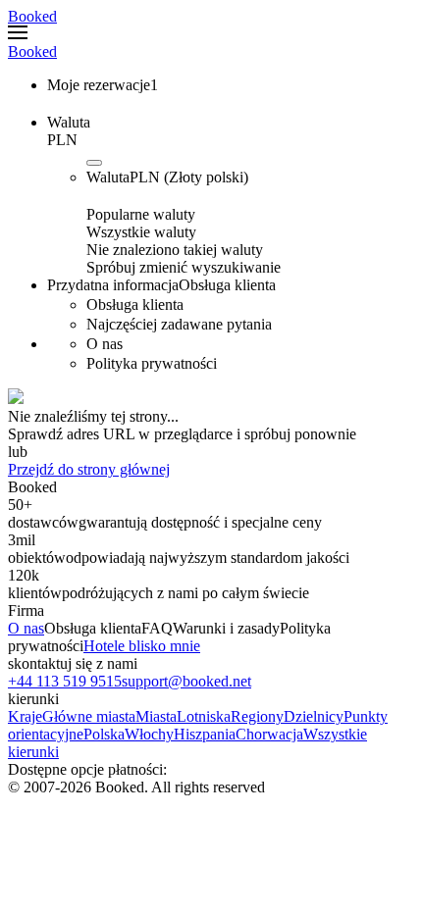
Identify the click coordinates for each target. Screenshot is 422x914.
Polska (104, 734)
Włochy (149, 734)
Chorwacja (269, 734)
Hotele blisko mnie (141, 645)
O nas (26, 628)
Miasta (156, 716)
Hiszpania (205, 734)
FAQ (157, 628)
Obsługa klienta (92, 628)
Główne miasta (88, 716)
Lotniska (204, 716)
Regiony (257, 716)
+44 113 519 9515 (65, 681)
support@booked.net (186, 681)
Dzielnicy (313, 716)
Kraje (25, 716)
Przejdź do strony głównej (89, 469)
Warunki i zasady (226, 628)
